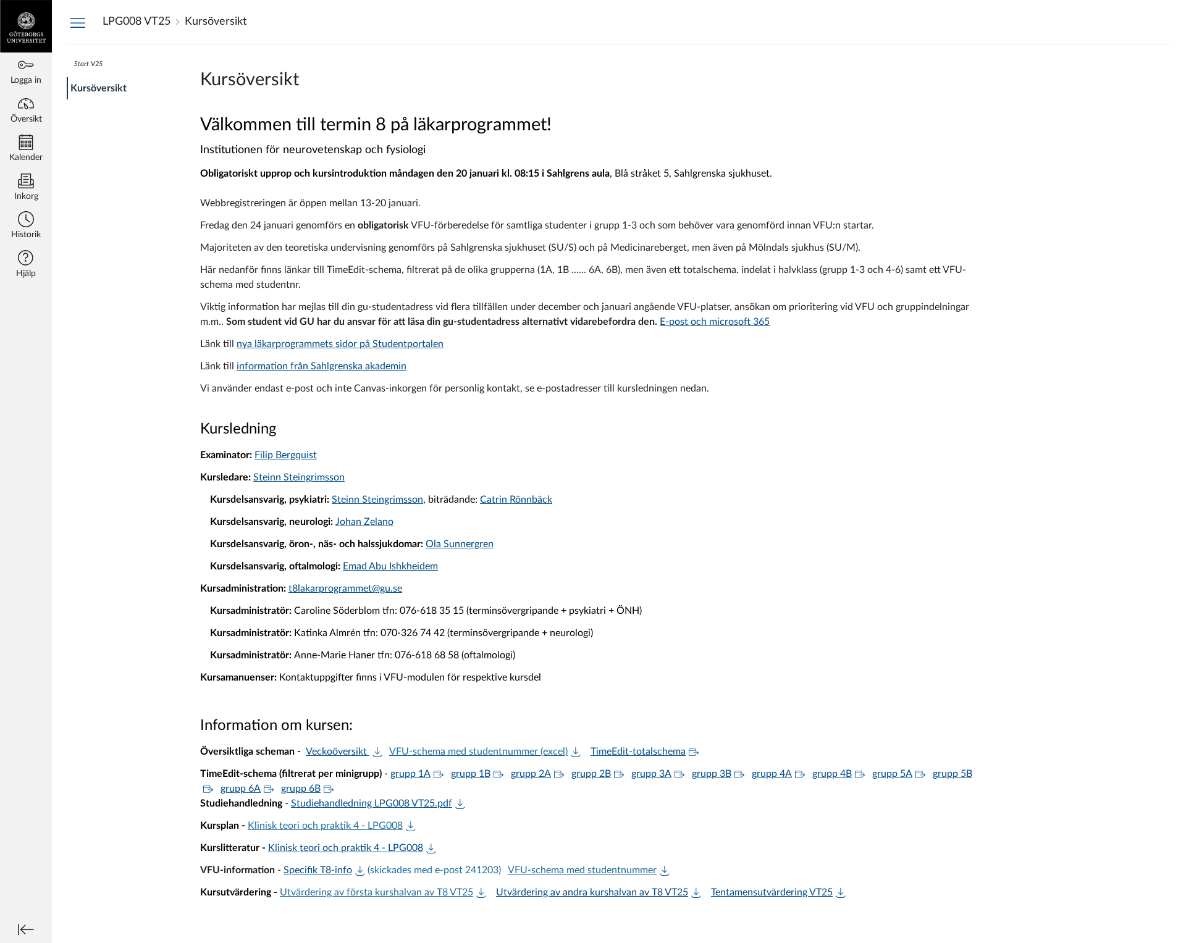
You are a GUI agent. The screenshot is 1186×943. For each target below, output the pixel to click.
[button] (26, 226)
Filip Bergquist (285, 455)
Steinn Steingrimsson (299, 477)
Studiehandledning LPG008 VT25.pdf (371, 803)
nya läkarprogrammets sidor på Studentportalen (340, 344)
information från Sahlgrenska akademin (321, 366)
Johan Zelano (364, 522)
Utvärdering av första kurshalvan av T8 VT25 (376, 892)
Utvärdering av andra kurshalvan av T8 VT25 (592, 892)
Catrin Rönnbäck (516, 500)
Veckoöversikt (337, 751)
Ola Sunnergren (460, 544)
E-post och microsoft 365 (715, 322)
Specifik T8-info (318, 870)
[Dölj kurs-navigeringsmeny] (78, 22)
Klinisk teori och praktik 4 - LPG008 (325, 826)
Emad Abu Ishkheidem (390, 566)
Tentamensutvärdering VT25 (772, 892)
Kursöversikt (98, 88)
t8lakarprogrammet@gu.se (345, 588)
